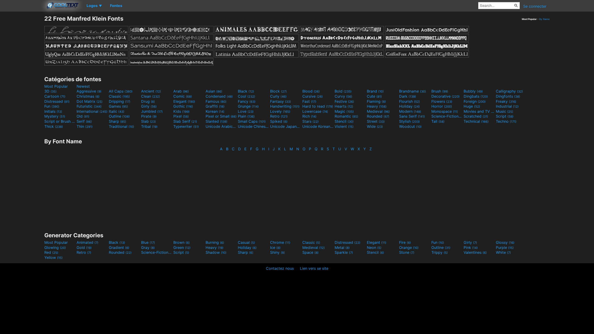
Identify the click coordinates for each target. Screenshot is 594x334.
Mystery (54, 116)
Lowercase (315, 111)
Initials (53, 111)
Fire (405, 242)
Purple (505, 247)
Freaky (506, 101)
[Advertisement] (22, 84)
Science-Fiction (446, 116)
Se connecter (534, 6)
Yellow (53, 257)
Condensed (219, 96)
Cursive (312, 96)
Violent (344, 126)
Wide (375, 126)
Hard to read (317, 106)
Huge (472, 106)
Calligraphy (509, 91)
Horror (441, 106)
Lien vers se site (314, 268)
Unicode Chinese (253, 126)
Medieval (378, 111)
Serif (84, 121)
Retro (279, 116)
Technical (476, 121)
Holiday (409, 106)
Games (118, 106)
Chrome (280, 242)
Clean (150, 96)
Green (181, 247)
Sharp (117, 121)
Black (246, 91)
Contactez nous (280, 268)
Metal (342, 247)
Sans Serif (412, 116)
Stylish (409, 121)
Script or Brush (59, 121)
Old (83, 116)
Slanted (216, 121)
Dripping (119, 101)
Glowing (55, 247)
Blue (148, 242)
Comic (182, 96)
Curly (278, 96)
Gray (148, 247)
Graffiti (215, 106)
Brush (439, 91)
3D (50, 91)
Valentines (475, 252)
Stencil (344, 121)
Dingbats (476, 96)
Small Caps (252, 121)
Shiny (277, 252)
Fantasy (280, 101)
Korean (215, 111)
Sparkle (344, 252)
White (503, 252)
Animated (87, 242)
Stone (406, 252)
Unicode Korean (317, 126)
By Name (544, 19)
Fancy (246, 101)
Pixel (181, 116)
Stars (310, 121)
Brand (375, 91)
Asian (214, 91)
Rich (309, 116)
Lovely (280, 111)
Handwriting (285, 106)
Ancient (151, 91)
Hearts (344, 106)
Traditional (121, 126)
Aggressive (89, 91)
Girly (149, 106)
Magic (344, 111)
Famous (216, 101)
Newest (83, 86)
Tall (438, 121)
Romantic (346, 116)
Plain (246, 116)
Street (376, 121)
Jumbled (152, 111)
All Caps (120, 91)
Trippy (439, 252)
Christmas (88, 96)
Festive (344, 101)
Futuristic (89, 106)
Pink (471, 247)
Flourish (409, 101)
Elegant (184, 101)
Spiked (278, 121)
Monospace (444, 111)
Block (278, 91)
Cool (246, 96)
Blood (311, 91)
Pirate (149, 116)
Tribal (149, 126)
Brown (181, 242)
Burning (215, 242)
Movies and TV (479, 111)
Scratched (476, 116)
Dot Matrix (90, 101)
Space (310, 252)
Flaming (376, 101)
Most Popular (56, 86)
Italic (116, 111)
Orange (409, 247)
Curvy (343, 96)
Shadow (216, 252)
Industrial (507, 106)
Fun (51, 106)
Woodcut (410, 126)
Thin (85, 126)
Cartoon (54, 96)
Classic (119, 96)
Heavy (377, 106)
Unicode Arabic (221, 126)
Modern (410, 111)
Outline (119, 116)
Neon (374, 247)
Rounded (378, 116)
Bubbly (473, 91)
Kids (181, 111)
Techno (506, 121)
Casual (246, 242)
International (92, 111)
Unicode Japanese (285, 126)
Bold (343, 91)
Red (51, 252)
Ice (275, 247)
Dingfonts (508, 96)
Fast (309, 101)
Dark (407, 96)
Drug (148, 101)
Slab (148, 121)
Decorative (445, 96)
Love (246, 111)
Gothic (183, 106)
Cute (374, 96)
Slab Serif (185, 121)
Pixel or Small (221, 116)
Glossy (505, 242)
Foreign (475, 101)
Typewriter (186, 126)
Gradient (119, 247)
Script (504, 116)
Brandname (412, 91)
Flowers (441, 101)
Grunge (248, 106)
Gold (84, 247)
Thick (53, 126)
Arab (181, 91)
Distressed (57, 101)
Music (504, 111)
